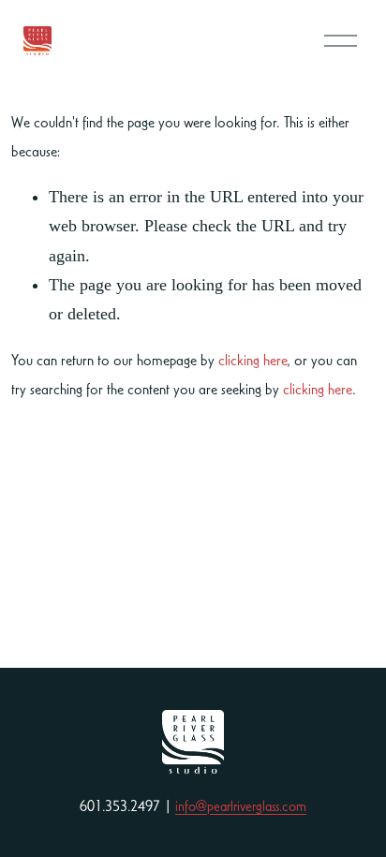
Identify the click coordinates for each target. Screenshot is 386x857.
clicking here (252, 359)
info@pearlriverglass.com (240, 806)
